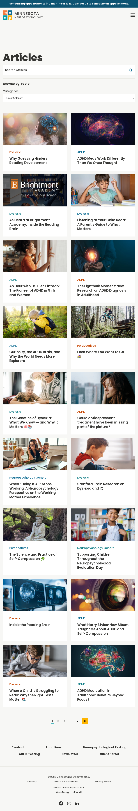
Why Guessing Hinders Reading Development (28, 160)
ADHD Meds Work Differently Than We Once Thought (101, 160)
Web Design (63, 792)
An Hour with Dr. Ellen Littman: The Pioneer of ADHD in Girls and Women (34, 290)
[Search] (130, 70)
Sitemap (32, 781)
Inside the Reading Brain (29, 625)
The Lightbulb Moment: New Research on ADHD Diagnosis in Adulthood (101, 290)
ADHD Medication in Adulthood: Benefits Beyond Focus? (100, 695)
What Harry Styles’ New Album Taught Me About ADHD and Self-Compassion (103, 629)
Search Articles (16, 70)
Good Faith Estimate (66, 781)
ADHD (81, 152)
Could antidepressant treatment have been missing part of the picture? (102, 422)
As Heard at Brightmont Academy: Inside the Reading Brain (34, 224)
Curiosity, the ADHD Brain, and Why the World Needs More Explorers (34, 356)
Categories (11, 91)
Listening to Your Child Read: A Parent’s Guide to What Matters (101, 224)
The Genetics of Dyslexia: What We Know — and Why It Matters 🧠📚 (33, 422)
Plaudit (78, 792)
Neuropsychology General (28, 478)
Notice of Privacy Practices (69, 787)
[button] (133, 15)
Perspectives (86, 346)
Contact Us (80, 3)
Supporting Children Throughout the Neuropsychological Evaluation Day (94, 561)
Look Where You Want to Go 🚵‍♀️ (100, 354)
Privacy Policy (103, 781)
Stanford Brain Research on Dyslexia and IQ (100, 486)
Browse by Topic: (16, 83)
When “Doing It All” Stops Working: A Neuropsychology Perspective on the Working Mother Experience (33, 491)
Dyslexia (15, 152)
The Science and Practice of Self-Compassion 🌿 (33, 556)
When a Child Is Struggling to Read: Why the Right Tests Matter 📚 (34, 695)
